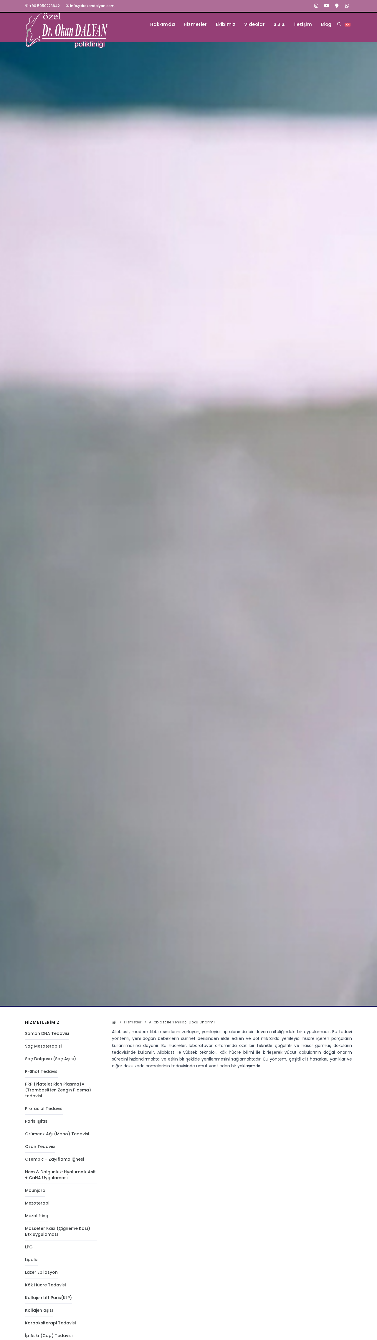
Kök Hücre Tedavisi (45, 1285)
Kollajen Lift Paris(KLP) (48, 1298)
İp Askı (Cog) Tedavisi (48, 1336)
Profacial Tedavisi (44, 1108)
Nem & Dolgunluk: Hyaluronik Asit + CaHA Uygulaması (60, 1175)
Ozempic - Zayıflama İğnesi (54, 1159)
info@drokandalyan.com (92, 5)
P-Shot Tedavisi (41, 1071)
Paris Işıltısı (37, 1121)
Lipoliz (31, 1260)
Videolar (254, 24)
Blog (326, 24)
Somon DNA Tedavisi (47, 1033)
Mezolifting (36, 1216)
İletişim (303, 24)
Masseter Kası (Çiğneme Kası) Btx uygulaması (57, 1231)
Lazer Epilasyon (41, 1272)
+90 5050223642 (44, 5)
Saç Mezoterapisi (43, 1046)
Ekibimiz (226, 24)
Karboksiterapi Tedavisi (50, 1323)
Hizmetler (195, 24)
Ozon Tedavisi (40, 1146)
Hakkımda (162, 24)
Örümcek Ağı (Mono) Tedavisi (57, 1134)
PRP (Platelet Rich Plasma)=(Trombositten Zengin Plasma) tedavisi (58, 1090)
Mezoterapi (37, 1203)
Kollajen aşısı (39, 1310)
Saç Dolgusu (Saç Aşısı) (50, 1059)
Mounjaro (35, 1190)
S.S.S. (279, 24)
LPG (29, 1247)
